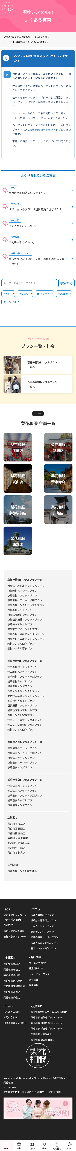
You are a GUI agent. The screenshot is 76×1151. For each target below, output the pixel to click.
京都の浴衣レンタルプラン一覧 (24, 742)
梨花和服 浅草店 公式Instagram (47, 1017)
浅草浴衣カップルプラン (21, 800)
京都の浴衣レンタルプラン (44, 943)
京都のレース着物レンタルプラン (25, 634)
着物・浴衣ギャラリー (15, 936)
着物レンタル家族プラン (21, 648)
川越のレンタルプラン (42, 926)
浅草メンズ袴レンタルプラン (23, 691)
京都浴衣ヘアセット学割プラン (24, 753)
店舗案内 (12, 817)
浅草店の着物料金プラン (43, 920)
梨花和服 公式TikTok (41, 1034)
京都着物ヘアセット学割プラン (24, 600)
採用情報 (33, 985)
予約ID (7, 294)
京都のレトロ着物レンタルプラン (26, 638)
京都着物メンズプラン (19, 610)
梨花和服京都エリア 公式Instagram (49, 1011)
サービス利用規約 (38, 962)
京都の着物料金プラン (42, 915)
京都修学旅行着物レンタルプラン (26, 586)
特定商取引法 (36, 968)
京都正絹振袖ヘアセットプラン (24, 619)
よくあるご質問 (12, 1011)
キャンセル (10, 302)
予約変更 (24, 294)
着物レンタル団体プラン (21, 643)
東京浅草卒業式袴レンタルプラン (26, 696)
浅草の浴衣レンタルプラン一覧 (24, 779)
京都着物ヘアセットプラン (22, 595)
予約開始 (63, 294)
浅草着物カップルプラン (21, 681)
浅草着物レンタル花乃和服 (22, 871)
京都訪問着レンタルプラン (22, 614)
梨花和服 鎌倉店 (16, 852)
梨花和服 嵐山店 (16, 833)
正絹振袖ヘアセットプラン (22, 705)
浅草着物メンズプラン (19, 686)
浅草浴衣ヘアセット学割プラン (24, 795)
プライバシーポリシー (40, 974)
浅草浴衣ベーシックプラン (22, 786)
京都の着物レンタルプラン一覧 (24, 579)
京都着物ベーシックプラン (22, 590)
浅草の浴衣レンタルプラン (44, 937)
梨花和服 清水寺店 (17, 838)
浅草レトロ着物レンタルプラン (24, 724)
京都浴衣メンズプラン (19, 767)
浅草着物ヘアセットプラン (22, 671)
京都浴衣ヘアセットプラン (22, 748)
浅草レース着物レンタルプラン (24, 720)
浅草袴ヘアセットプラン (21, 700)
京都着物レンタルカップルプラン (26, 605)
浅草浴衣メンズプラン (19, 805)
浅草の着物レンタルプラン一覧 (24, 660)
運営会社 (33, 979)
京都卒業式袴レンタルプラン (23, 629)
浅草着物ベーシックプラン (22, 667)
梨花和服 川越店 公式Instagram (47, 1023)
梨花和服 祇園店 (16, 828)
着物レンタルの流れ (14, 930)
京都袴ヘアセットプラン (21, 624)
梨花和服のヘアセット (43, 129)
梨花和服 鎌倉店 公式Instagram (47, 1028)
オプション (43, 294)
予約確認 (8, 925)
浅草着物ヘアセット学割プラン (24, 676)
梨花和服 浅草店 (16, 823)
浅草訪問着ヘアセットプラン (23, 710)
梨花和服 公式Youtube (42, 1039)
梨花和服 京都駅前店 (18, 843)
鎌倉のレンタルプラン (42, 931)
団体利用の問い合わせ (15, 1023)
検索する (66, 283)
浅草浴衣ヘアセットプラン (22, 790)
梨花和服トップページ (15, 915)
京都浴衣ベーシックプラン (22, 762)
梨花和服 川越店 (16, 847)
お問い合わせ (10, 1017)
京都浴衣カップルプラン (21, 757)
